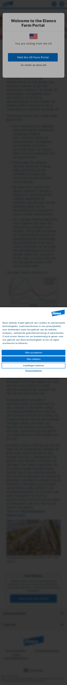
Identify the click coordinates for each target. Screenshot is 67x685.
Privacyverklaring (33, 371)
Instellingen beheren (33, 365)
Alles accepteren (33, 352)
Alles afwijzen (33, 359)
